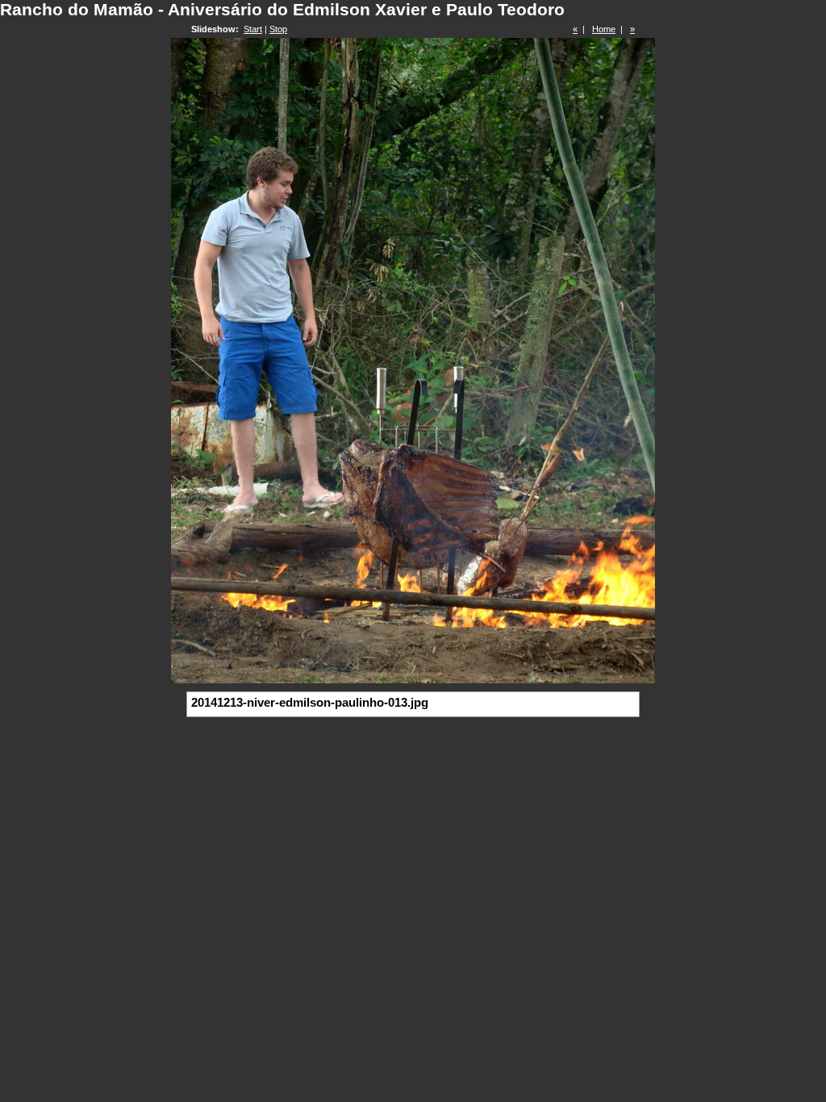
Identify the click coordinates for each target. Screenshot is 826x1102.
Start (253, 29)
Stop (278, 29)
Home (603, 29)
